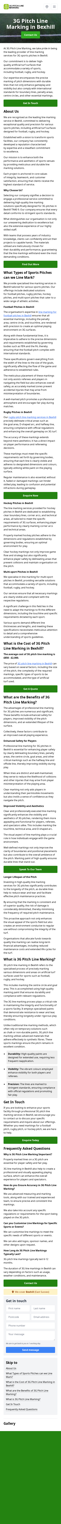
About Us (11, 1368)
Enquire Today (30, 1140)
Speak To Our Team (30, 869)
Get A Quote (30, 689)
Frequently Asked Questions (21, 1409)
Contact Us (30, 35)
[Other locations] (47, 7)
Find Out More (30, 264)
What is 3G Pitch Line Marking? (23, 1399)
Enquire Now (30, 495)
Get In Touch (30, 103)
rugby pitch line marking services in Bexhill (32, 417)
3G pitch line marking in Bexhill (34, 663)
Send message (30, 1350)
